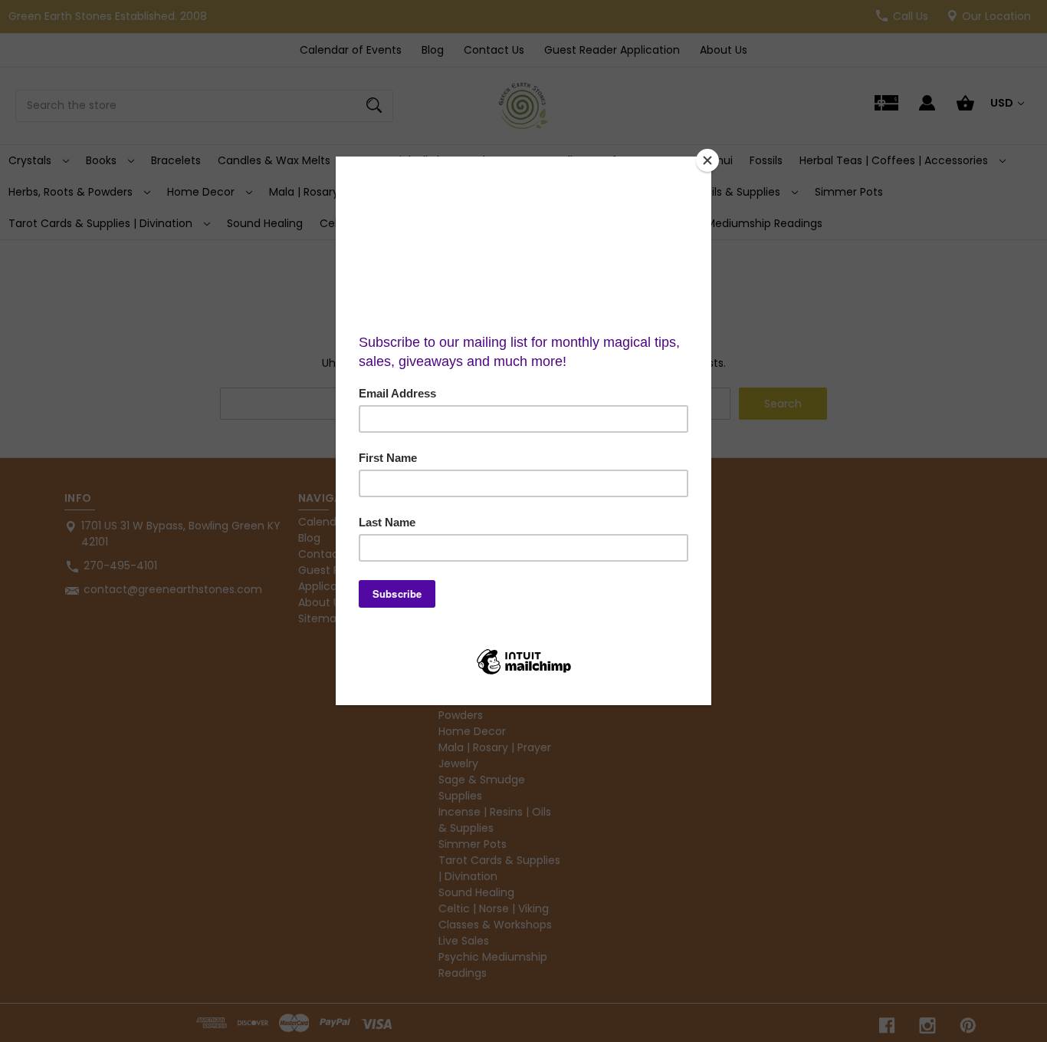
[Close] (707, 160)
